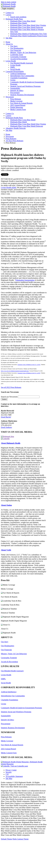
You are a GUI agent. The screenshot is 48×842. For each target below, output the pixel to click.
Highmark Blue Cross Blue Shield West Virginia (28, 25)
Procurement (15, 93)
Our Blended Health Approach (21, 63)
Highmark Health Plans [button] (14, 19)
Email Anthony (6, 427)
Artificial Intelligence (18, 74)
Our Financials (15, 50)
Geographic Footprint (18, 57)
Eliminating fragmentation (25, 280)
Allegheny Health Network (16, 128)
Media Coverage (16, 101)
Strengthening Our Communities (22, 76)
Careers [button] (8, 15)
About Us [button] (9, 44)
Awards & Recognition (18, 59)
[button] (24, 587)
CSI (7, 774)
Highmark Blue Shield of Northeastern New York (28, 34)
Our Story (14, 46)
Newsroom (10, 136)
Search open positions (18, 17)
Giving (12, 80)
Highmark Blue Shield (18, 23)
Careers (8, 116)
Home (8, 42)
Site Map (9, 38)
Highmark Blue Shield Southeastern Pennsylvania (28, 36)
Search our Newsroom (9, 397)
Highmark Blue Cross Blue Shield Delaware (26, 27)
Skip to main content (8, 2)
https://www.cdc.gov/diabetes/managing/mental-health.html (15, 371)
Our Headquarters (16, 48)
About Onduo (6, 505)
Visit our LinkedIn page (19, 766)
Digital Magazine (16, 107)
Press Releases (15, 99)
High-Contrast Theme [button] (20, 839)
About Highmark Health (10, 443)
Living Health (15, 65)
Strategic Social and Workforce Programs (25, 86)
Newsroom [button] (10, 97)
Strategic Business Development (22, 95)
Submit (4, 399)
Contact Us (10, 13)
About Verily (6, 550)
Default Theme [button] (6, 839)
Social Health (15, 69)
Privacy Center (11, 770)
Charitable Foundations (18, 78)
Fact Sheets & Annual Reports (21, 103)
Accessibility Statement (14, 776)
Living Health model (8, 187)
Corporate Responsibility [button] (15, 71)
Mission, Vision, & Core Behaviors (23, 52)
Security (9, 772)
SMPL (12, 67)
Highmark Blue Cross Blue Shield (22, 21)
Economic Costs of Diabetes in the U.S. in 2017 (29, 364)
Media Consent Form (18, 109)
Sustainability (15, 88)
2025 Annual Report (17, 105)
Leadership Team (16, 55)
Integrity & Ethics (16, 90)
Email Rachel (6, 417)
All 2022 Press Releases (14, 141)
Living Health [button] (11, 61)
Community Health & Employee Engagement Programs (21, 708)
